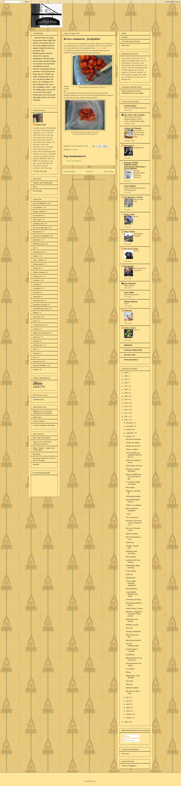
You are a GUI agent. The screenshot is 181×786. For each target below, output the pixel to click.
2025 (126, 372)
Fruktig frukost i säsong (134, 608)
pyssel (35, 321)
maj (127, 704)
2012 (126, 416)
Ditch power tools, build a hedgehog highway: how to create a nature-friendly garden (134, 119)
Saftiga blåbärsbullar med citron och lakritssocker (134, 189)
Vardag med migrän (133, 442)
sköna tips (36, 337)
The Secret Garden (131, 248)
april (128, 707)
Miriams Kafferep (130, 301)
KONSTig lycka (38, 244)
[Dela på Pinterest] (107, 146)
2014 (126, 409)
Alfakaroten (130, 542)
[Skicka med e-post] (97, 146)
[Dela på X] (102, 146)
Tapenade (129, 684)
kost (34, 248)
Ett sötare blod (129, 354)
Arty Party (129, 681)
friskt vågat (37, 219)
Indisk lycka (37, 417)
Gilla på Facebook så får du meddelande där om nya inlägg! (133, 92)
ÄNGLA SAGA (129, 328)
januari (129, 717)
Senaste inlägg (69, 171)
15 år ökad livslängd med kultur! (133, 483)
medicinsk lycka (38, 300)
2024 (126, 376)
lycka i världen (38, 260)
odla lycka (36, 317)
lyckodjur (36, 280)
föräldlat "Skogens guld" (132, 547)
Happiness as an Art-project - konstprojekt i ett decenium (43, 412)
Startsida (89, 171)
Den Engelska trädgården (138, 235)
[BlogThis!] (100, 146)
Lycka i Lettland (38, 421)
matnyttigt (36, 296)
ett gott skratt (37, 215)
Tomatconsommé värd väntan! (133, 664)
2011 (126, 420)
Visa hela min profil (40, 171)
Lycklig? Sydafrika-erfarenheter (44, 425)
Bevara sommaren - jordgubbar (132, 509)
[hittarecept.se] (38, 399)
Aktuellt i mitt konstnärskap (42, 182)
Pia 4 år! (136, 251)
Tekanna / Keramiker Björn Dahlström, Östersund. (139, 174)
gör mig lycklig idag (40, 227)
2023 (126, 379)
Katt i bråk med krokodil (41, 437)
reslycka (36, 329)
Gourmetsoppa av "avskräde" (132, 650)
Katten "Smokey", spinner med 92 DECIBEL (44, 449)
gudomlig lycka (38, 223)
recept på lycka (38, 325)
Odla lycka (125, 45)
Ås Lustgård (130, 669)
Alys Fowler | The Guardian (134, 115)
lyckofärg (36, 284)
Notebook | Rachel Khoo (133, 350)
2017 (126, 399)
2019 (126, 393)
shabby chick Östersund (41, 333)
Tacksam (36, 353)
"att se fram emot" (132, 517)
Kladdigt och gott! (132, 624)
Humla (136, 216)
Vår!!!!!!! (136, 330)
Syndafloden (130, 654)
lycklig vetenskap (39, 272)
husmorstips (74, 149)
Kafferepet (128, 310)
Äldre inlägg (109, 171)
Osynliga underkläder (133, 631)
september (130, 433)
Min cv (35, 187)
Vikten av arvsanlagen (133, 505)
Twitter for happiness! (129, 765)
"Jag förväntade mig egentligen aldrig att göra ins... (134, 454)
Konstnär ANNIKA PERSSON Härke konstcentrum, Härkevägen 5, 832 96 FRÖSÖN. (135, 165)
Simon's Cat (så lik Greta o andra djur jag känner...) (42, 443)
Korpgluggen (129, 266)
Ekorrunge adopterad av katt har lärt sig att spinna (44, 459)
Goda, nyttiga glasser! (131, 294)
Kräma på (129, 574)
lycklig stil (36, 268)
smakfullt (36, 341)
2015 (126, 406)
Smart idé (129, 628)
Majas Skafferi (129, 231)
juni (128, 701)
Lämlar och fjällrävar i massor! (134, 461)
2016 (126, 403)
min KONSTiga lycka (40, 308)
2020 (126, 389)
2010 (126, 722)
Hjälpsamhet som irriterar (132, 620)
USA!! (126, 303)
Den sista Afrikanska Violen (133, 529)
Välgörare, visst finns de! (133, 492)
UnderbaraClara (130, 105)
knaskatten (36, 240)
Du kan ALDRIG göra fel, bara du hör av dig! (133, 476)
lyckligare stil (37, 276)
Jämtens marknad (132, 533)
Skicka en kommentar (74, 161)
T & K (128, 514)
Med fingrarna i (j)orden (133, 197)
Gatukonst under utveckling (131, 552)
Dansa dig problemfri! (133, 640)
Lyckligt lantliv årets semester (133, 561)
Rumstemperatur (131, 588)
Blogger (93, 781)
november (130, 426)
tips (34, 357)
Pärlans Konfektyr (131, 359)
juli (127, 697)
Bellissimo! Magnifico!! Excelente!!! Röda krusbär (134, 613)
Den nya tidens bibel (139, 200)
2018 (126, 396)
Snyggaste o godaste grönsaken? (133, 470)
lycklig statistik (38, 264)
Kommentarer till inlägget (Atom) (94, 179)
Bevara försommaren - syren (133, 538)
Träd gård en (129, 145)
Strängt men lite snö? (133, 446)
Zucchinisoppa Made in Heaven (134, 604)
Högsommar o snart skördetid (133, 676)
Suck (34, 349)
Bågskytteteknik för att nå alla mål (134, 659)
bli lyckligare (37, 207)
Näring (128, 672)
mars (128, 711)
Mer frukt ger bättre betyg (133, 692)
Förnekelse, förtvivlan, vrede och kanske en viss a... (134, 522)
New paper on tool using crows (140, 269)
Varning (35, 369)
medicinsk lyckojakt (40, 304)
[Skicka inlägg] (93, 146)
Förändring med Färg (133, 599)
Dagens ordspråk (38, 211)
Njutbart (36, 312)
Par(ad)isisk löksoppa (133, 439)
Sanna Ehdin (129, 292)
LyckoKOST (37, 288)
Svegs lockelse (131, 571)
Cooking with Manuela (132, 128)
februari (129, 714)
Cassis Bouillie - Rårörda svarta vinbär (132, 594)
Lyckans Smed (40, 124)
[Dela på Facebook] (104, 146)
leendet (35, 256)
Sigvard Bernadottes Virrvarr (133, 500)
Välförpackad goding (133, 496)
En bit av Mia (129, 214)
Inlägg (126, 736)
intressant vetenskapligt (41, 235)
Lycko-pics (125, 753)
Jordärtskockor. (139, 147)
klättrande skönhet (132, 687)
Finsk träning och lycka (134, 465)
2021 (126, 386)
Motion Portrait (129, 285)
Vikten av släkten (132, 449)
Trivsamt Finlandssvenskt (132, 644)
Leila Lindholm (130, 186)
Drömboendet (130, 577)
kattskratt (36, 464)
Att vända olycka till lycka (131, 41)
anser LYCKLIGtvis (40, 203)
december (129, 423)
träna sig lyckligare (39, 365)
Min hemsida (37, 191)
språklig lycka (38, 345)
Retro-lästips (130, 487)
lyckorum (36, 292)
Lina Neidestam (130, 283)
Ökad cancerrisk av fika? (132, 636)
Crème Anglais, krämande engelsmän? (131, 583)
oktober (129, 429)
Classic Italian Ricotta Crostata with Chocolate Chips (139, 133)
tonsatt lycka (37, 361)
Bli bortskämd (131, 556)
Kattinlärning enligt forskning (133, 566)
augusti (129, 436)
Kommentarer (129, 740)
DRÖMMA (128, 345)
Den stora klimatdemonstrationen (135, 108)
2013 (126, 413)
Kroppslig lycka (38, 252)
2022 (126, 383)
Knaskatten (37, 454)
